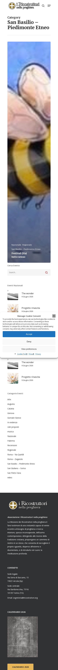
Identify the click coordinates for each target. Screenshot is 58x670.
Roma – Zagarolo (15, 459)
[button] (54, 316)
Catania (10, 408)
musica (10, 431)
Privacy (31, 354)
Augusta (11, 404)
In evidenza (12, 422)
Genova (10, 413)
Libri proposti (13, 427)
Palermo (11, 440)
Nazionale (16, 245)
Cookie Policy (22, 354)
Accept (29, 334)
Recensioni (12, 445)
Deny (29, 341)
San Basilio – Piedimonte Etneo (21, 463)
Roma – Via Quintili (15, 454)
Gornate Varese (14, 417)
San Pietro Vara (14, 473)
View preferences (29, 349)
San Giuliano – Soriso (16, 468)
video (9, 477)
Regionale (27, 245)
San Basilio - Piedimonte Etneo (25, 249)
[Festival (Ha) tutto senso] (29, 152)
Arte (9, 399)
